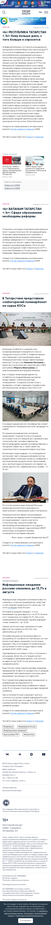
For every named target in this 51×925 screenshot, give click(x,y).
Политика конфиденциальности (14, 900)
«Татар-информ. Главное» (22, 129)
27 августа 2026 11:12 (41, 578)
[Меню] (46, 12)
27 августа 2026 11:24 (41, 294)
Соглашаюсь (25, 920)
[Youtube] (44, 754)
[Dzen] (31, 754)
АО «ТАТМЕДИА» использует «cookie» (16, 889)
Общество (6, 27)
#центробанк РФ (11, 734)
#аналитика (29, 734)
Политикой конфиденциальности (29, 916)
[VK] (7, 754)
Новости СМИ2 (12, 185)
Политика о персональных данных (15, 880)
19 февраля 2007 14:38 (41, 28)
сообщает (13, 608)
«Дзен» (29, 137)
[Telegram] (19, 754)
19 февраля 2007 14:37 (41, 204)
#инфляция (8, 727)
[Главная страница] (26, 12)
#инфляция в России (27, 727)
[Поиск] (3, 12)
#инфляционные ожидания (15, 731)
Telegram (39, 137)
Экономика (6, 293)
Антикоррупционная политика (14, 884)
